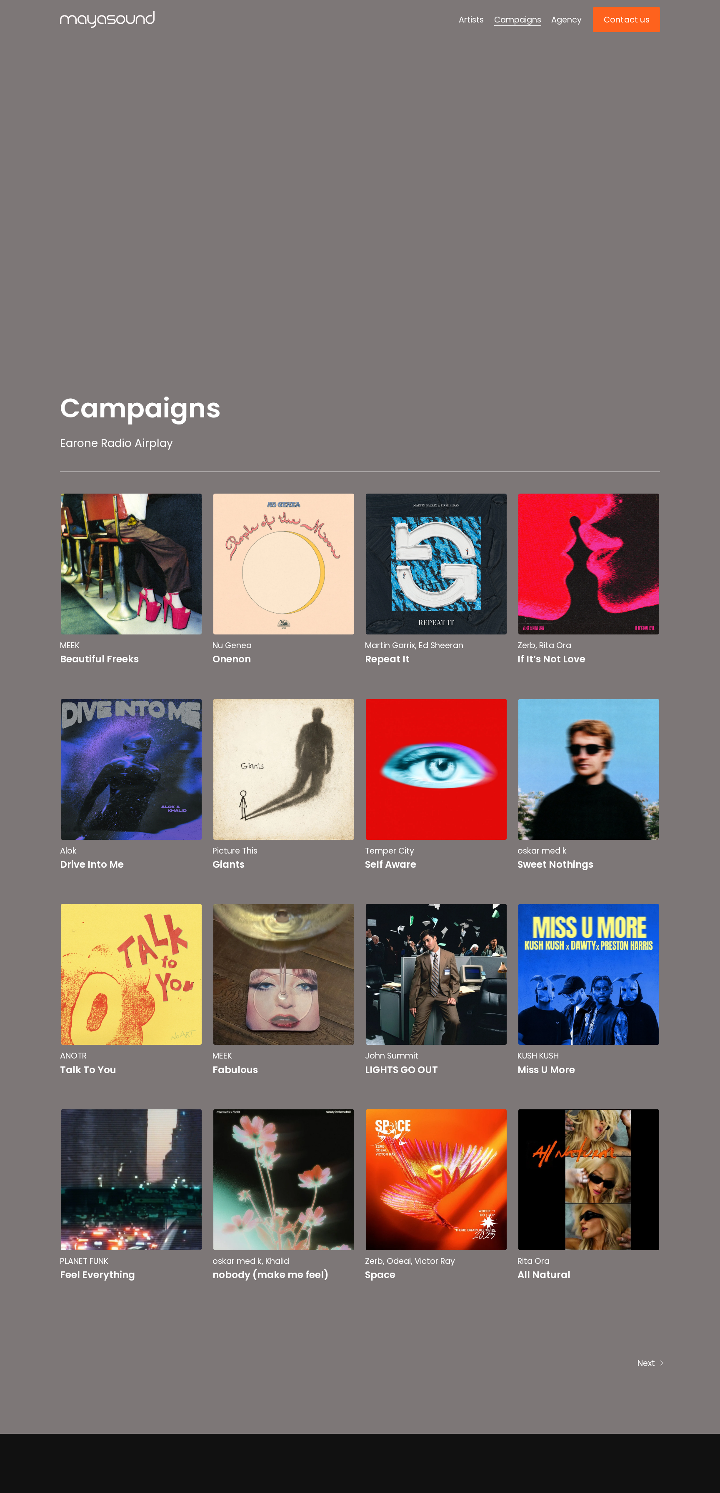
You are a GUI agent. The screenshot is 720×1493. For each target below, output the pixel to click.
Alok (68, 850)
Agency (566, 19)
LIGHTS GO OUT (401, 1069)
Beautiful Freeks (99, 659)
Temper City (389, 850)
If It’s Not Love (551, 659)
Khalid (277, 1261)
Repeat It (387, 659)
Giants (228, 864)
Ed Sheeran (441, 645)
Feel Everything (97, 1274)
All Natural (544, 1274)
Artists (471, 19)
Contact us (627, 19)
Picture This (235, 850)
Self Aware (390, 864)
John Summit (391, 1055)
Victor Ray (435, 1261)
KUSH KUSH (538, 1055)
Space (380, 1274)
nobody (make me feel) (270, 1274)
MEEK (70, 645)
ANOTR (73, 1055)
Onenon (231, 659)
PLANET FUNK (84, 1261)
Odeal (399, 1261)
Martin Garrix (390, 645)
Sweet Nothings (555, 864)
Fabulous (235, 1069)
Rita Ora (555, 645)
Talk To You (88, 1069)
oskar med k (542, 850)
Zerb (526, 645)
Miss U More (546, 1069)
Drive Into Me (92, 864)
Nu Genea (232, 645)
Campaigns (517, 19)
